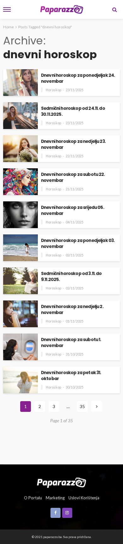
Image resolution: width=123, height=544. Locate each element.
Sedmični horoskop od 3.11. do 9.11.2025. (71, 277)
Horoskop (53, 90)
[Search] (114, 9)
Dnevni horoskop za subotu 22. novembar (73, 177)
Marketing (55, 497)
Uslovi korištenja (83, 497)
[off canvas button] (7, 9)
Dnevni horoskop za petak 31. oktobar (71, 376)
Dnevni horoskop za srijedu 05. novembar (72, 210)
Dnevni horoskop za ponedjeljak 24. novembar (78, 78)
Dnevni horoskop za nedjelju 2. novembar (72, 310)
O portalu (33, 497)
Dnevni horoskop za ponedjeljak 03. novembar (77, 244)
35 (82, 406)
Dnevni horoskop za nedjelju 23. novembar (73, 144)
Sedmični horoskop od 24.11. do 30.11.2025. (73, 111)
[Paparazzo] (61, 482)
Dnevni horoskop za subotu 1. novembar (71, 343)
